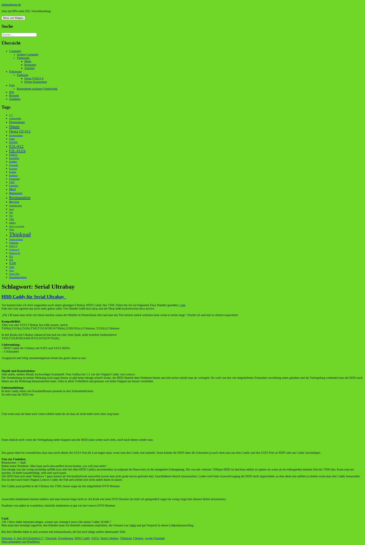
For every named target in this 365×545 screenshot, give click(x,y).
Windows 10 (14, 253)
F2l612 (13, 154)
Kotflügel (13, 176)
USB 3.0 (13, 246)
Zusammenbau (18, 277)
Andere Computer (27, 54)
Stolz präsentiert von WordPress (21, 541)
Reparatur (30, 64)
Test (11, 229)
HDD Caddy (82, 538)
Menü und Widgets (13, 18)
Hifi (11, 92)
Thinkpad (20, 234)
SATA (95, 538)
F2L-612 (16, 146)
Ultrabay (138, 538)
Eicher (12, 139)
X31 (11, 256)
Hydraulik (13, 165)
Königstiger (14, 179)
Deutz (14, 126)
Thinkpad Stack (16, 239)
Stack (11, 209)
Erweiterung (65, 538)
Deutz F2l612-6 (33, 78)
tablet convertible (16, 226)
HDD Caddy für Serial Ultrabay (34, 296)
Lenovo (13, 185)
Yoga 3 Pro (14, 274)
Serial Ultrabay (109, 538)
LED (11, 182)
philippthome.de (11, 4)
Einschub (51, 538)
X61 (11, 260)
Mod (12, 189)
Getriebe (14, 158)
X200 (12, 263)
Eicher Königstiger (35, 81)
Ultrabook (13, 243)
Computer (15, 51)
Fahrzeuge (15, 71)
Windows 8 (14, 250)
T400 (11, 219)
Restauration (19, 197)
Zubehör (29, 68)
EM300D (13, 142)
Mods (27, 61)
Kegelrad (13, 169)
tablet (12, 222)
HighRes (13, 161)
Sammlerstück (15, 205)
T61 (11, 216)
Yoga (11, 271)
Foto (12, 85)
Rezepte (14, 95)
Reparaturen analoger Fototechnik (37, 88)
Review (14, 202)
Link (182, 305)
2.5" (11, 115)
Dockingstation (16, 135)
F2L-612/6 (17, 151)
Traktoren (22, 75)
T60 (11, 212)
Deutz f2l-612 (20, 131)
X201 (11, 267)
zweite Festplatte (155, 538)
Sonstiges (15, 99)
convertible (15, 118)
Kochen (12, 172)
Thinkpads (23, 58)
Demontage (17, 122)
